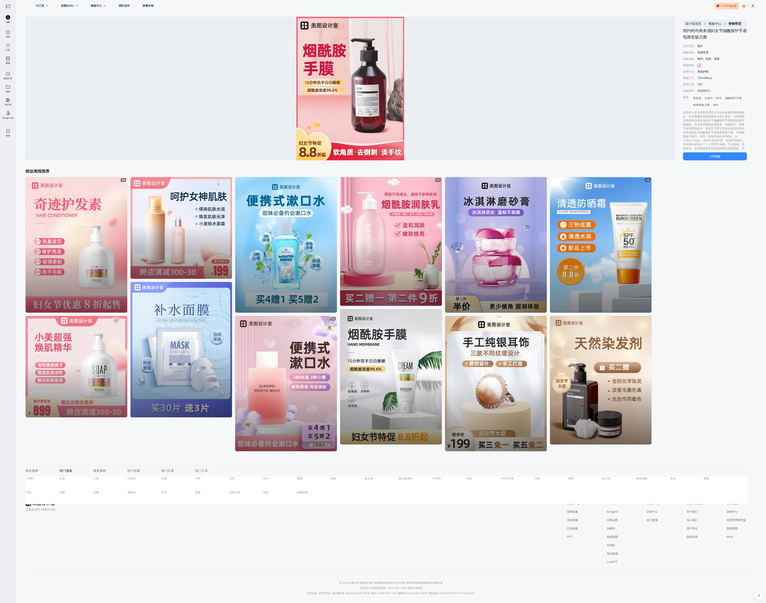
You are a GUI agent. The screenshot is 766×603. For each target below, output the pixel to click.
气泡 (28, 492)
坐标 (333, 478)
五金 (62, 478)
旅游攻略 (641, 478)
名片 (265, 478)
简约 (716, 104)
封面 (469, 478)
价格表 (131, 478)
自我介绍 (234, 492)
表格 (265, 492)
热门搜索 (652, 520)
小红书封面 (507, 478)
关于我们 (692, 511)
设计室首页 (693, 24)
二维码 (30, 478)
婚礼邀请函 (406, 478)
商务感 (697, 98)
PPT (569, 536)
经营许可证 (325, 593)
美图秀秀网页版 (736, 520)
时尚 (719, 98)
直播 (96, 492)
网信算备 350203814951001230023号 (452, 593)
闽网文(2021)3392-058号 (412, 593)
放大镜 (606, 478)
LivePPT (612, 562)
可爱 (198, 478)
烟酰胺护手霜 (733, 98)
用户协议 (692, 528)
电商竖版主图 (701, 104)
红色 (164, 492)
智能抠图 (612, 536)
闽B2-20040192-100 (383, 593)
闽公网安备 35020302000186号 (351, 593)
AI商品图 (612, 520)
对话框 (436, 478)
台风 (232, 478)
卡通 (164, 478)
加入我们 (692, 520)
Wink (730, 536)
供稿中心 (732, 511)
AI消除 (611, 545)
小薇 (537, 478)
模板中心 (715, 24)
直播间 (131, 492)
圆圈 (299, 478)
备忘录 (369, 478)
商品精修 (612, 553)
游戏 (62, 492)
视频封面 (302, 492)
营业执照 (312, 593)
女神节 (709, 98)
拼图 (571, 478)
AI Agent (612, 511)
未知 (672, 478)
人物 (96, 478)
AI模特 (611, 528)
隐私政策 (692, 536)
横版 (706, 478)
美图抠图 (732, 528)
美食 (198, 492)
